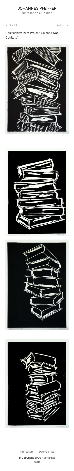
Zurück (13, 25)
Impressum (27, 451)
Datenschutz (46, 451)
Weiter (61, 25)
